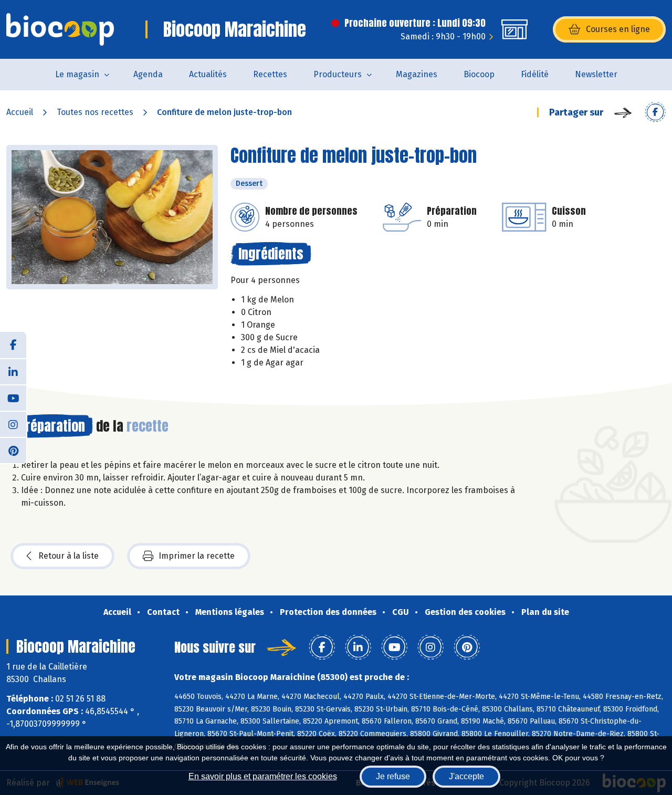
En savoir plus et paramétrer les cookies (262, 776)
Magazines (416, 74)
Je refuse (393, 776)
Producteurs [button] (337, 74)
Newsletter (596, 74)
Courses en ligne (618, 29)
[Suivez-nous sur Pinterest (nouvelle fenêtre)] (13, 450)
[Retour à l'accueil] (60, 29)
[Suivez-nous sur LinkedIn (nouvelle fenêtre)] (13, 371)
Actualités (208, 74)
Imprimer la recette (197, 556)
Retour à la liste (68, 556)
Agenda (148, 74)
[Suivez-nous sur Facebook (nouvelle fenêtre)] (13, 345)
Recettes (270, 74)
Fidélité (535, 74)
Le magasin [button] (77, 74)
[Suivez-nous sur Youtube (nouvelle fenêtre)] (13, 397)
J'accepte (466, 776)
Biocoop (479, 74)
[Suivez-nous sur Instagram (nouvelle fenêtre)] (13, 424)
